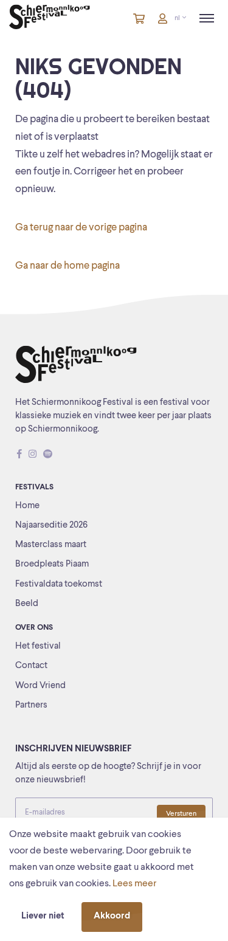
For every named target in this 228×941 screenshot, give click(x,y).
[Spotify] (47, 455)
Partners (31, 705)
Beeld (26, 603)
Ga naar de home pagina (67, 266)
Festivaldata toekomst (58, 584)
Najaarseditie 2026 (51, 525)
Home (27, 506)
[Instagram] (32, 455)
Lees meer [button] (134, 884)
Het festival (38, 646)
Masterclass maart (50, 545)
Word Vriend (40, 686)
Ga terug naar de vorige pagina (81, 227)
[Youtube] (59, 455)
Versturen (181, 814)
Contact (31, 665)
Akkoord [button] (112, 916)
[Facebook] (19, 455)
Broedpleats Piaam (52, 564)
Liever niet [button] (42, 916)
